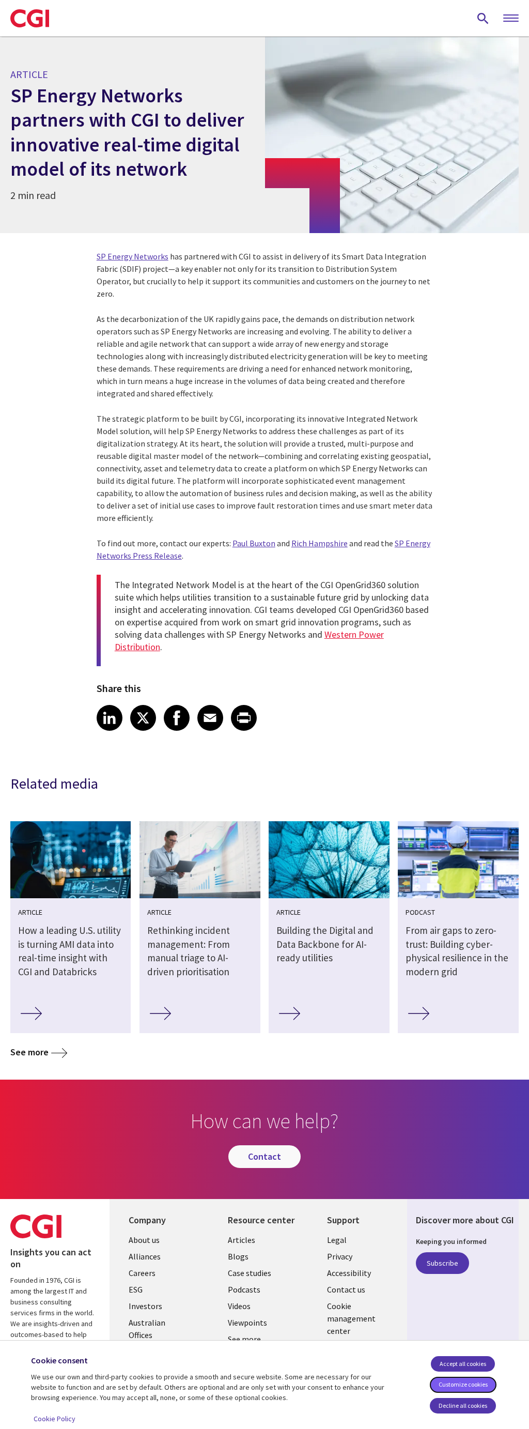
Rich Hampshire (319, 543)
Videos (239, 1306)
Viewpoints (247, 1322)
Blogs (238, 1256)
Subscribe (442, 1263)
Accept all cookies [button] (463, 1363)
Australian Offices (147, 1328)
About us (144, 1240)
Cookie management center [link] (351, 1318)
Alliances (145, 1256)
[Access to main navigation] (511, 18)
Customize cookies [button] (463, 1384)
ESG (136, 1289)
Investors (145, 1306)
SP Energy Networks (132, 256)
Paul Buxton (253, 543)
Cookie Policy (54, 1418)
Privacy (339, 1256)
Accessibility (349, 1273)
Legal (337, 1240)
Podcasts (244, 1289)
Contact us (346, 1289)
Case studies (249, 1273)
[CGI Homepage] (29, 18)
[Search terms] (483, 18)
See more (29, 1052)
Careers (142, 1273)
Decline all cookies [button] (463, 1405)
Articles (241, 1240)
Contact (264, 1156)
